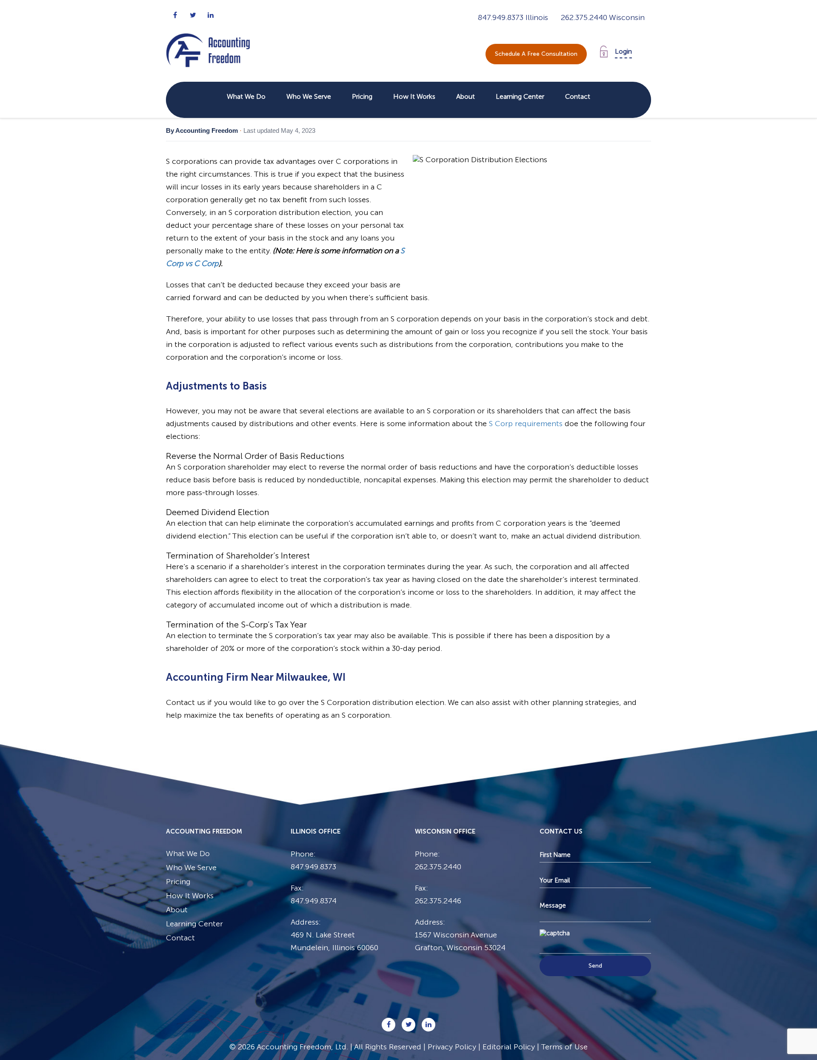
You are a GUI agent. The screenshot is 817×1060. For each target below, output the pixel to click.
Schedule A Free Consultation (536, 53)
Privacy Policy (452, 1046)
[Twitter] (193, 15)
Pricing (362, 96)
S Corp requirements (526, 423)
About (465, 96)
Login (623, 51)
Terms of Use (564, 1046)
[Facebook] (175, 15)
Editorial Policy (509, 1046)
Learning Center (520, 96)
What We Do (246, 96)
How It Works (414, 96)
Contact (577, 96)
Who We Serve (308, 96)
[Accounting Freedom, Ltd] (208, 41)
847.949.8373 (502, 17)
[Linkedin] (210, 15)
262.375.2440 (585, 17)
